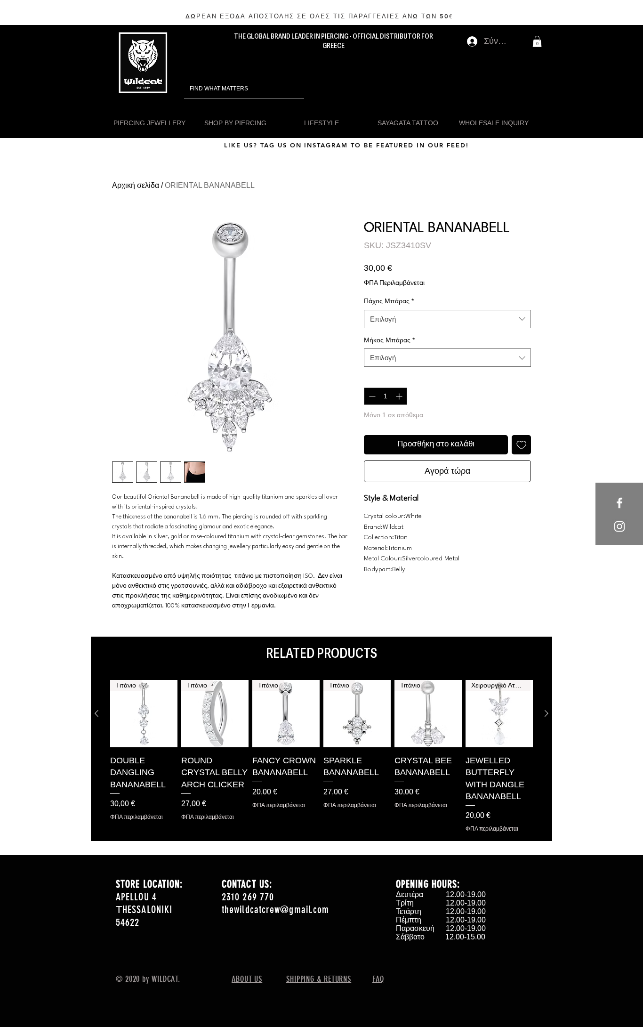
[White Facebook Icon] (619, 503)
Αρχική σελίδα (135, 185)
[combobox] (447, 319)
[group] (321, 756)
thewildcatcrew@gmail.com (275, 909)
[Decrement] (371, 396)
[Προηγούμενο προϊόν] (96, 713)
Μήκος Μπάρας (389, 340)
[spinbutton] (385, 396)
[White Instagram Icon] (619, 526)
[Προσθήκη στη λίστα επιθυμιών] (521, 445)
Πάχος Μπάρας (389, 301)
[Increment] (400, 396)
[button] (537, 41)
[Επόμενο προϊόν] (546, 713)
